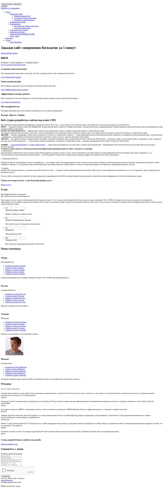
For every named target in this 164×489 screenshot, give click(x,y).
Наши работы (12, 53)
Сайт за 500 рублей (37, 145)
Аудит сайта (14, 36)
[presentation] (15, 208)
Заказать (4, 53)
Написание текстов (17, 32)
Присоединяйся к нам (9, 444)
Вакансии (9, 38)
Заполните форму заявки (14, 210)
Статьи (8, 40)
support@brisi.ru (7, 480)
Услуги (8, 12)
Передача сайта (11, 240)
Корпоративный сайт (22, 16)
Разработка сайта (16, 14)
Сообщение (5, 476)
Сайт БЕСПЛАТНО (18, 145)
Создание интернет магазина (25, 18)
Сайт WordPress (16, 42)
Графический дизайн (18, 22)
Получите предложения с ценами (18, 220)
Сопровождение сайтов (19, 30)
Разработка (9, 230)
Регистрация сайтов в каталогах (26, 26)
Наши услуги (6, 185)
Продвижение (15, 24)
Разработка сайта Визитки (24, 20)
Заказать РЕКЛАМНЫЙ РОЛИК (22, 34)
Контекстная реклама (22, 28)
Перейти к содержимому (10, 8)
